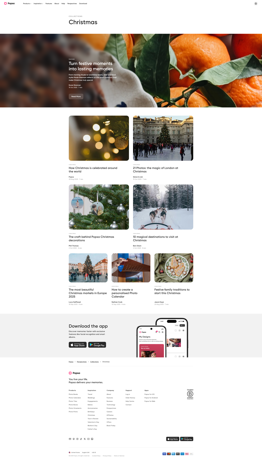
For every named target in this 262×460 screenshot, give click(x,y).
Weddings (91, 398)
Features (49, 4)
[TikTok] (81, 439)
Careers (109, 412)
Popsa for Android (151, 398)
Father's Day (92, 429)
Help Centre (130, 401)
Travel (90, 394)
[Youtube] (88, 439)
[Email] (70, 439)
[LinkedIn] (92, 439)
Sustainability (112, 418)
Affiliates (110, 415)
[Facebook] (73, 439)
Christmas (91, 415)
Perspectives (72, 4)
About (56, 4)
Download (83, 4)
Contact (128, 405)
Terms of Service (119, 456)
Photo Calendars (75, 398)
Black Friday (111, 425)
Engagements (93, 401)
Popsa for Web (150, 401)
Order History (130, 398)
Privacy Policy (107, 456)
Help (63, 4)
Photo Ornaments (75, 408)
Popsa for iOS (149, 394)
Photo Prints (73, 412)
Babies (90, 405)
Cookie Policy (96, 456)
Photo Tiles (73, 401)
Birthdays (91, 412)
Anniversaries (93, 408)
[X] (85, 439)
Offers (109, 422)
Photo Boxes (73, 405)
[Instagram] (77, 439)
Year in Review (93, 418)
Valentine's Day (93, 422)
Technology (111, 405)
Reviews (110, 401)
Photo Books (73, 394)
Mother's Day (92, 425)
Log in (128, 394)
